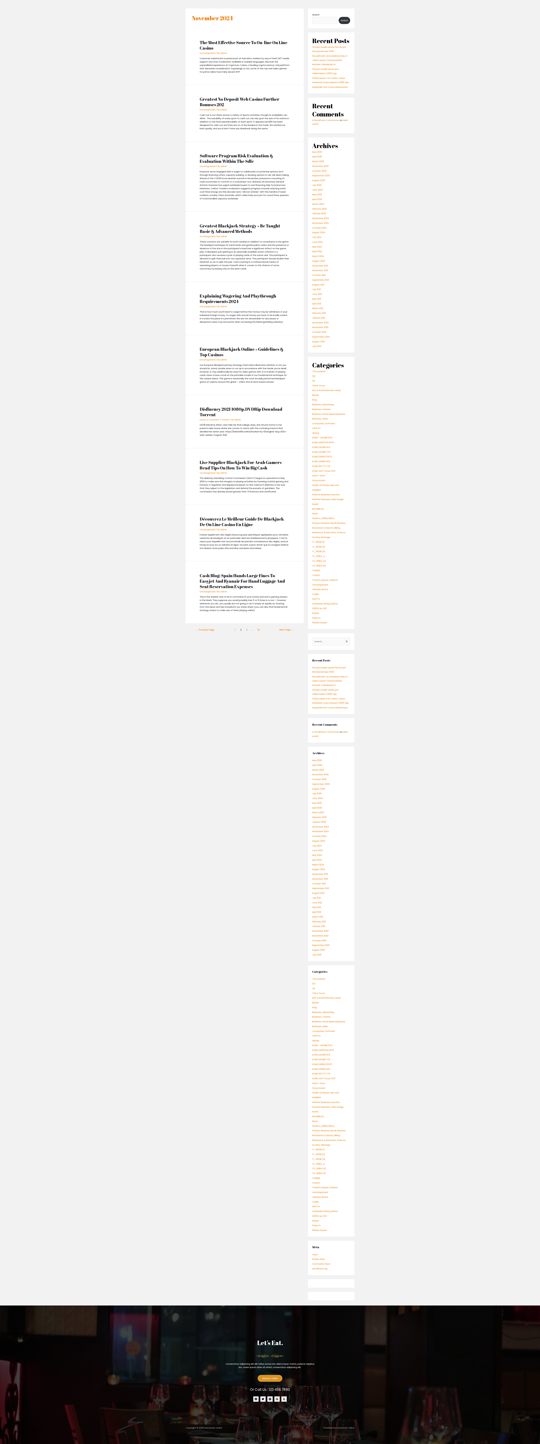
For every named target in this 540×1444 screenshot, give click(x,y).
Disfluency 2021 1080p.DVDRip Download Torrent (241, 411)
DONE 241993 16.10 (321, 461)
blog (314, 399)
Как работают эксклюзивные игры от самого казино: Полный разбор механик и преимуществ (330, 60)
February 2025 (319, 208)
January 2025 (319, 213)
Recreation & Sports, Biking (326, 527)
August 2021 (318, 284)
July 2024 (317, 237)
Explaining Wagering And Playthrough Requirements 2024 (238, 298)
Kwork (315, 504)
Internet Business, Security (326, 494)
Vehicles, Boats (320, 589)
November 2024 (320, 223)
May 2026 (317, 151)
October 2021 (319, 275)
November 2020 (320, 327)
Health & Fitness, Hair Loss (325, 485)
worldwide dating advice (325, 603)
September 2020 (321, 336)
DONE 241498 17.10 (321, 451)
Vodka (315, 594)
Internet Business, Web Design (328, 499)
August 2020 (318, 341)
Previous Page (205, 629)
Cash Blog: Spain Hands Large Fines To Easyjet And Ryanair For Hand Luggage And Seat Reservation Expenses (242, 581)
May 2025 (317, 194)
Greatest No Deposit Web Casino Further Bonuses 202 (239, 101)
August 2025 (318, 180)
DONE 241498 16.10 (321, 447)
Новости (316, 617)
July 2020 (316, 346)
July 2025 (317, 185)
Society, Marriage (321, 537)
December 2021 (320, 265)
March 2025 (318, 204)
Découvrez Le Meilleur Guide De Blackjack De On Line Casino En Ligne (242, 521)
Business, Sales (320, 418)
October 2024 (319, 227)
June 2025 (317, 189)
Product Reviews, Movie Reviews (329, 523)
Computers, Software (323, 423)
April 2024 (317, 251)
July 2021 (316, 289)
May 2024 (317, 246)
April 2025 (317, 199)
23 (258, 629)
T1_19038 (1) (318, 542)
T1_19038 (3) (318, 551)
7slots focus (318, 385)
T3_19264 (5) (319, 565)
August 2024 (318, 232)
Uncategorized (207, 53)
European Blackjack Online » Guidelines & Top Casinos (241, 351)
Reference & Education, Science (329, 532)
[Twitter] (263, 1399)
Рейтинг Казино (319, 622)
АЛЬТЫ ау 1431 (319, 608)
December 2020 (320, 322)
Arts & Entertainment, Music (326, 390)
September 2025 (321, 175)
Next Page (286, 629)
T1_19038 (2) (318, 546)
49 (313, 380)
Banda (315, 395)
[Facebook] (256, 1399)
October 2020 (319, 332)
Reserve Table (270, 1378)
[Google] (277, 1399)
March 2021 (317, 308)
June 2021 (317, 294)
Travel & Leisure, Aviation (325, 579)
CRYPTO (316, 428)
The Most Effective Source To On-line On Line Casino (243, 45)
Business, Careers (321, 409)
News (315, 513)
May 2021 (316, 298)
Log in (315, 1254)
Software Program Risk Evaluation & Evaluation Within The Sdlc (236, 158)
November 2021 (320, 270)
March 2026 (318, 161)
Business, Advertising (323, 404)
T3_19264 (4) (319, 560)
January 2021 (318, 317)
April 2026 (317, 156)
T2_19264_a (318, 556)
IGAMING (316, 489)
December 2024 (320, 218)
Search (316, 14)
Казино (315, 613)
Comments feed (321, 1263)
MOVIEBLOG (318, 508)
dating (315, 433)
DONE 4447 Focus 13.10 (323, 470)
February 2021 (319, 313)
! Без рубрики (318, 371)
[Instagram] (270, 1399)
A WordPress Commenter (325, 120)
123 (313, 376)
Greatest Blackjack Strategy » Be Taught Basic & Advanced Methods (240, 228)
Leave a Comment (209, 419)
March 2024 (318, 256)
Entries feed (318, 1259)
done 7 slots (318, 475)
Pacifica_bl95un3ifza (323, 518)
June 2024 (317, 241)
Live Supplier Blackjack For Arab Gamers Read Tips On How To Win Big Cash (241, 465)
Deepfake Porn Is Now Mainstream (330, 87)
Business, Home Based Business (328, 414)
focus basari (318, 480)
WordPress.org (319, 1268)
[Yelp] (284, 1399)
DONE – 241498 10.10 (322, 437)
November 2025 (320, 166)
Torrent (225, 419)
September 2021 (320, 279)
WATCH (316, 598)
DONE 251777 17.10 (321, 466)
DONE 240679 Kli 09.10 (323, 442)
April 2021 (316, 303)
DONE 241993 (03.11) (322, 456)
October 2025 (319, 170)
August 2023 (318, 260)
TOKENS (316, 570)
